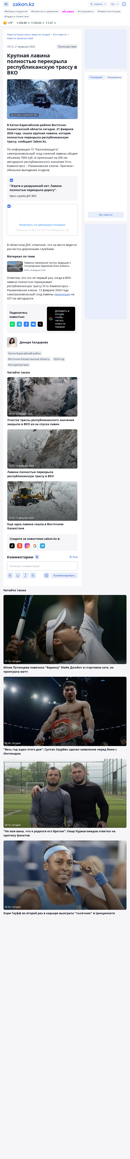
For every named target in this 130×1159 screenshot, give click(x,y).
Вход (75, 556)
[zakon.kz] (23, 4)
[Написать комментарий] (42, 566)
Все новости (60, 34)
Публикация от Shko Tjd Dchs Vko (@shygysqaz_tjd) (42, 230)
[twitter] (40, 324)
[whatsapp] (12, 324)
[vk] (33, 324)
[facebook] (26, 324)
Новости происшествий (20, 38)
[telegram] (19, 324)
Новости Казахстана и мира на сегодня (28, 34)
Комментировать (64, 575)
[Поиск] (124, 4)
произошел (62, 294)
